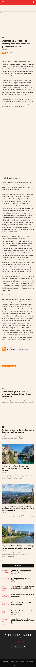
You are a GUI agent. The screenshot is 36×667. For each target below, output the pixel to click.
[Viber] (15, 55)
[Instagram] (16, 646)
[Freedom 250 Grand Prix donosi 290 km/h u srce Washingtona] (6, 604)
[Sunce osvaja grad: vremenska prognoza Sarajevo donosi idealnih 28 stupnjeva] (18, 379)
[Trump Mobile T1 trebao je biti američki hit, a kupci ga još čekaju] (6, 612)
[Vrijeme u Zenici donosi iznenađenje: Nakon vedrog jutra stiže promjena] (18, 533)
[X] (7, 55)
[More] (22, 55)
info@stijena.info (21, 642)
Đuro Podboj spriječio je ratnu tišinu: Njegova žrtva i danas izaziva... (21, 579)
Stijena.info (9, 52)
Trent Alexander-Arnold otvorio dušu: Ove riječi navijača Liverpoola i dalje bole (22, 587)
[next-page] (5, 560)
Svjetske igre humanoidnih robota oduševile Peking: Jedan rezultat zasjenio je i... (22, 620)
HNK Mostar (13, 349)
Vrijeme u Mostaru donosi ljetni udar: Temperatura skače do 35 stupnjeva (15, 468)
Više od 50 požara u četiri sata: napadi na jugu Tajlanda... (22, 595)
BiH (3, 37)
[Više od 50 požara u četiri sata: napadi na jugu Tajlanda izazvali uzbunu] (6, 596)
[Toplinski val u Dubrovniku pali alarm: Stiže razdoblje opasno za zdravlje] (6, 572)
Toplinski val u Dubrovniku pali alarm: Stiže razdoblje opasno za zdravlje (21, 571)
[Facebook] (3, 55)
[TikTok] (20, 646)
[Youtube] (24, 646)
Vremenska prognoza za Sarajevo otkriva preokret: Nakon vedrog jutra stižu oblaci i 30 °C (18, 508)
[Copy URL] (18, 55)
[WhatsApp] (11, 55)
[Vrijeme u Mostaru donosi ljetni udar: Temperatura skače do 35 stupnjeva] (18, 454)
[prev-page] (3, 560)
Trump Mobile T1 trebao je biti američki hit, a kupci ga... (22, 611)
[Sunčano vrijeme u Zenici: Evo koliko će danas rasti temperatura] (18, 418)
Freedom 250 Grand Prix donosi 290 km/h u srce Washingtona (22, 603)
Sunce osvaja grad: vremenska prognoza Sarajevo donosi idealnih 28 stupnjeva (17, 394)
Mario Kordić (20, 349)
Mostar (26, 349)
